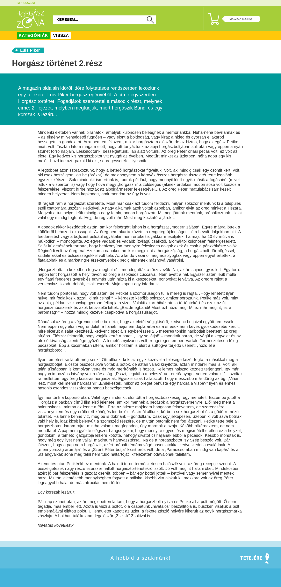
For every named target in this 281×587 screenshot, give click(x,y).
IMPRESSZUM (26, 3)
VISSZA (61, 35)
